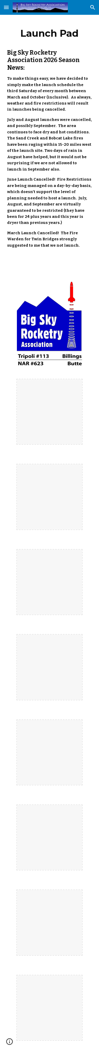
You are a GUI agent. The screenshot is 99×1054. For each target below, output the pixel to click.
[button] (6, 7)
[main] (49, 33)
